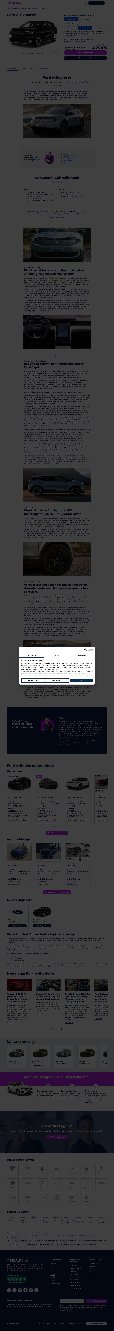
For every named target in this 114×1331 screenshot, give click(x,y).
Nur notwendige (33, 680)
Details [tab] (57, 655)
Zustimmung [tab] (32, 655)
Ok (81, 680)
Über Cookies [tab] (82, 655)
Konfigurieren (56, 680)
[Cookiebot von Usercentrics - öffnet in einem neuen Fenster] (85, 649)
